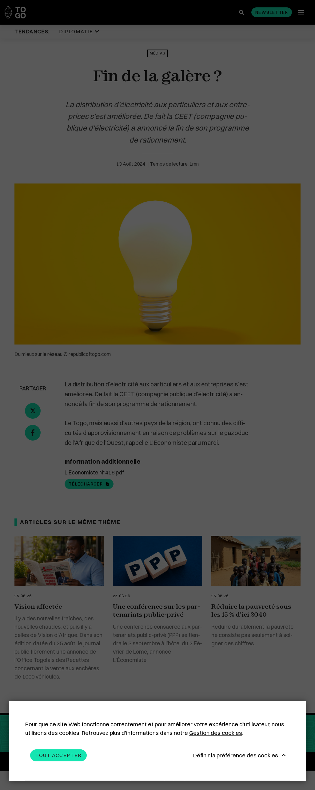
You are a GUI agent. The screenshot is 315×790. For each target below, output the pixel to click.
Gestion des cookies (215, 732)
